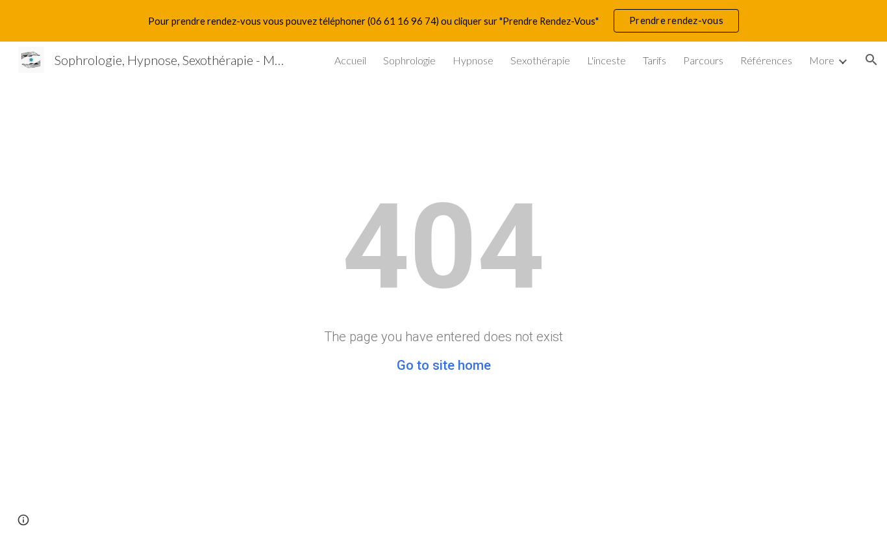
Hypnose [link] (473, 60)
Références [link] (766, 60)
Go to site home (444, 365)
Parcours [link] (703, 60)
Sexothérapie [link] (540, 60)
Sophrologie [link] (409, 60)
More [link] (821, 60)
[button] (871, 59)
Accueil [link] (350, 60)
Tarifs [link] (654, 60)
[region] (443, 21)
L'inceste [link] (606, 60)
